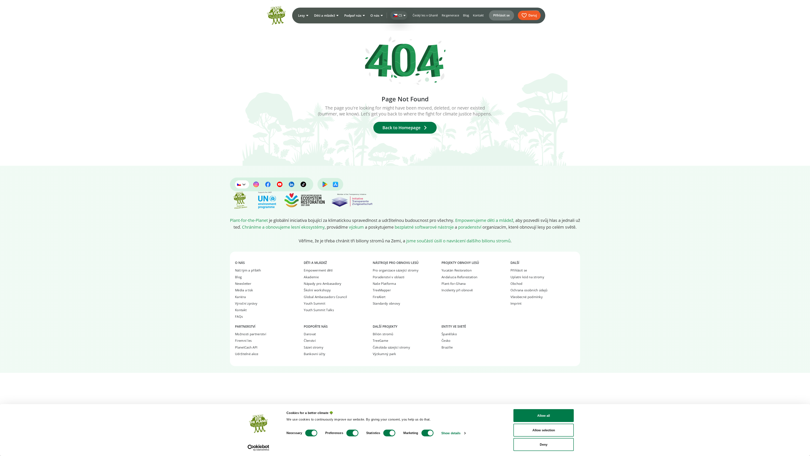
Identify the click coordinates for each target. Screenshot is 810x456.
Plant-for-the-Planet (249, 220)
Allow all (543, 415)
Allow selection (543, 430)
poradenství (469, 227)
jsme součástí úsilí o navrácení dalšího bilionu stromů (458, 241)
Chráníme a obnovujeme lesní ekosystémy (283, 227)
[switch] (352, 433)
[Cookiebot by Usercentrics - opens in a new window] (258, 448)
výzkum (356, 227)
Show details (450, 433)
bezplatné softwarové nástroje (424, 227)
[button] (302, 15)
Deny (543, 444)
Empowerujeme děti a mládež (484, 220)
